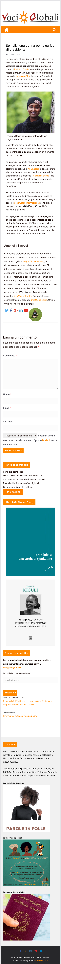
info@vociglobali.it (12, 667)
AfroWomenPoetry (22, 296)
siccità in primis (41, 175)
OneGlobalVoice (39, 300)
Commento (10, 355)
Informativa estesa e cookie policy (20, 716)
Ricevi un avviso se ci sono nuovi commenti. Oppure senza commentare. (30, 440)
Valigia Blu (28, 261)
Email (7, 407)
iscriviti (46, 440)
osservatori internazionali (27, 202)
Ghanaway (39, 261)
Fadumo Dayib (21, 69)
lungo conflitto (23, 76)
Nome (7, 394)
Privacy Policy (9, 713)
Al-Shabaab (34, 168)
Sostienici (15, 492)
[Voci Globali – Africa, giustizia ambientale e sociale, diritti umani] (30, 11)
